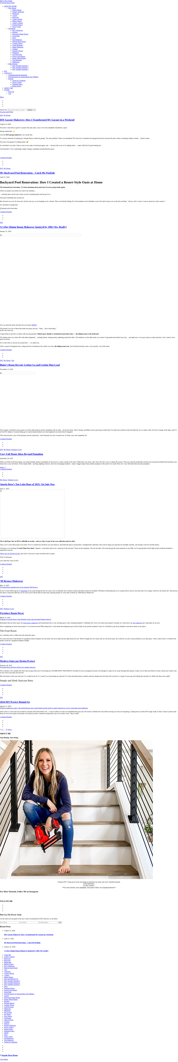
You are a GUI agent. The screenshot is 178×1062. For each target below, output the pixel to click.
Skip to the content (6, 1)
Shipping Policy (17, 84)
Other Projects (13, 64)
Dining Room (16, 10)
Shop (6, 1035)
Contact (6, 975)
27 (6, 729)
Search (30, 110)
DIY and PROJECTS (11, 979)
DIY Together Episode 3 (20, 69)
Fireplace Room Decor (12, 613)
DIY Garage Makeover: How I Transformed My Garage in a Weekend (37, 119)
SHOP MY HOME (10, 6)
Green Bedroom (17, 45)
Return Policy (16, 86)
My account (8, 1012)
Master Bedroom (17, 47)
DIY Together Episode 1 (20, 66)
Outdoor (15, 49)
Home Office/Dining (19, 58)
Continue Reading (6, 158)
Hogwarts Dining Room (20, 34)
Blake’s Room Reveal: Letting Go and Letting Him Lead (30, 365)
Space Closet (16, 27)
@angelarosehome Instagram (17, 75)
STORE (6, 90)
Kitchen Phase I (17, 25)
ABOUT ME (8, 88)
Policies (10, 79)
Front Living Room (18, 56)
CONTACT (8, 73)
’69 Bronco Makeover (11, 581)
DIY (5, 71)
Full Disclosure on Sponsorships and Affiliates (23, 77)
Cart (9, 93)
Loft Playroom (17, 54)
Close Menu (4, 1059)
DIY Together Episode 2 (20, 67)
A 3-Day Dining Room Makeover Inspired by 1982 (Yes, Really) (33, 227)
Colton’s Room (17, 19)
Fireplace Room (17, 51)
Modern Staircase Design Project (17, 661)
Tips (12, 360)
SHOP (6, 1033)
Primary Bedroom (18, 12)
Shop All (11, 92)
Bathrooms (15, 62)
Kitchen (15, 32)
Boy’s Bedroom (17, 30)
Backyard (15, 17)
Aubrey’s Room (17, 23)
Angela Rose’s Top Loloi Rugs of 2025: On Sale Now (27, 484)
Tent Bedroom (17, 60)
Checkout (7, 971)
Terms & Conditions (19, 80)
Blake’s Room (17, 21)
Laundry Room (17, 43)
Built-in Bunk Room (19, 41)
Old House (11, 28)
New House (12, 8)
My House (7, 115)
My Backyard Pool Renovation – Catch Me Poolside (27, 173)
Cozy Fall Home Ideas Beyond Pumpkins (21, 454)
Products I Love (16, 450)
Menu (2, 97)
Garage (14, 15)
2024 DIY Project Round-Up (15, 702)
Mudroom (15, 14)
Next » (10, 729)
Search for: (3, 110)
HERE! (34, 325)
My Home (7, 1014)
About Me (7, 955)
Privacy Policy (17, 82)
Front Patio (16, 36)
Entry (14, 38)
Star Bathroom (17, 40)
